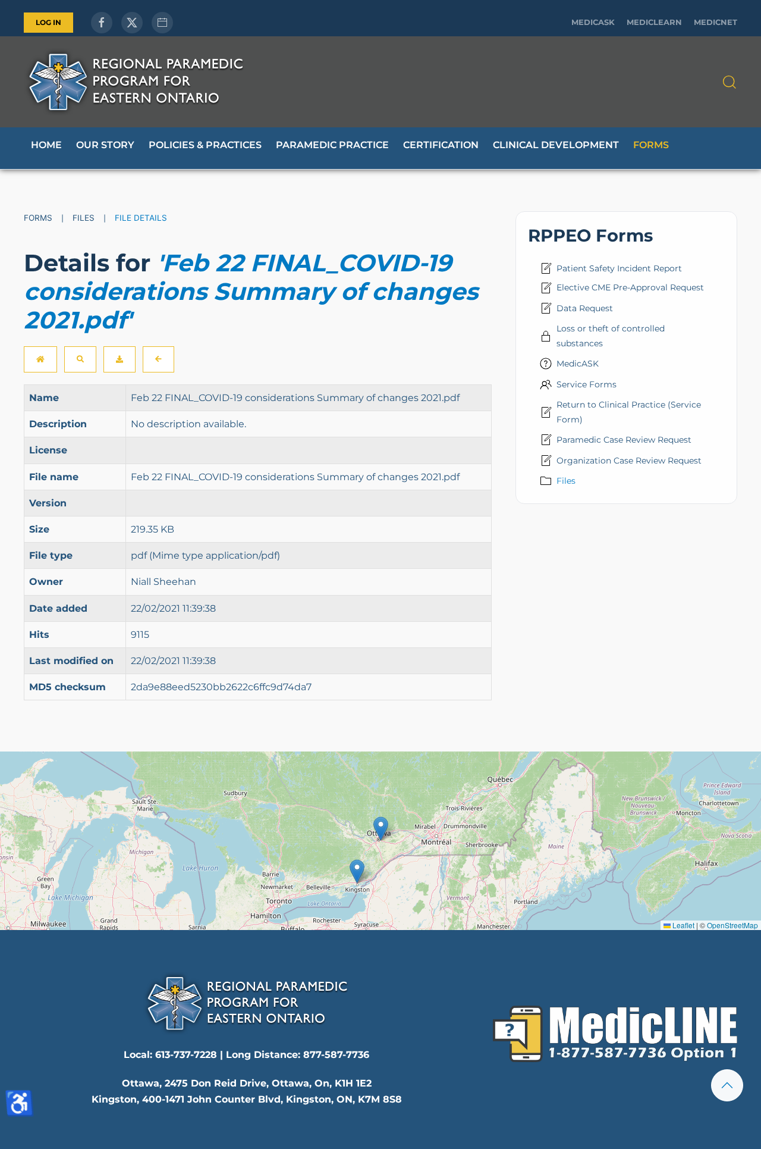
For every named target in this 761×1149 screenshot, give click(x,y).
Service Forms (586, 384)
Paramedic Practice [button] (332, 145)
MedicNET (715, 22)
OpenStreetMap (732, 925)
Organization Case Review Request (629, 460)
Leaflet (682, 925)
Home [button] (46, 145)
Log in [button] (48, 22)
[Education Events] (162, 22)
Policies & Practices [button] (205, 145)
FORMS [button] (651, 145)
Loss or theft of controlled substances (610, 335)
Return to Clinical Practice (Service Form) (628, 411)
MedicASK (593, 22)
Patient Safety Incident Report (619, 268)
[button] (729, 82)
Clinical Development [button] (556, 145)
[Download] (119, 359)
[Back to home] (135, 81)
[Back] (158, 359)
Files (566, 480)
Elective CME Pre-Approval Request (630, 287)
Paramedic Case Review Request (623, 439)
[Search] (80, 359)
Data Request (584, 308)
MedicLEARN (654, 22)
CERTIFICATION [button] (441, 145)
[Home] (40, 359)
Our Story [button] (105, 145)
